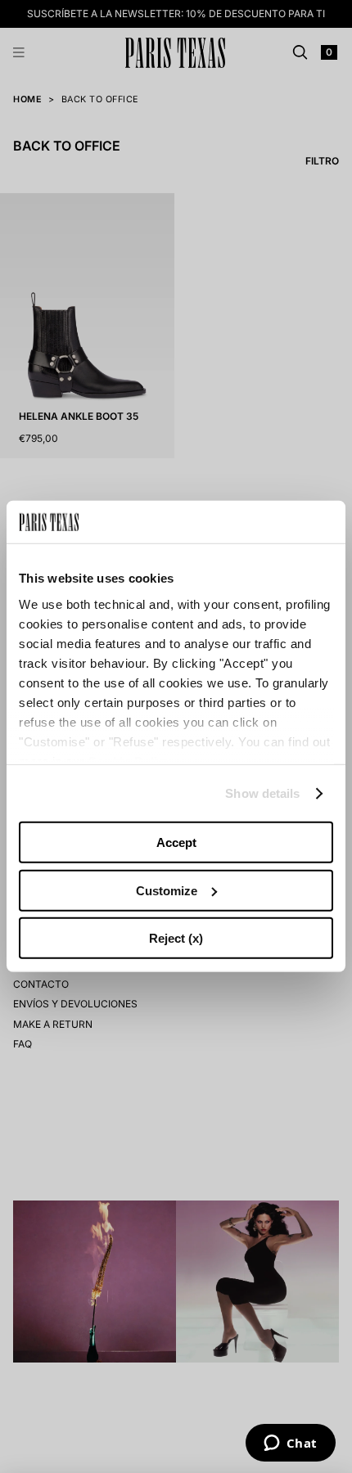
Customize (166, 891)
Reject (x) (176, 938)
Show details (262, 793)
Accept (176, 842)
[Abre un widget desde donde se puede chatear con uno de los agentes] (290, 1444)
